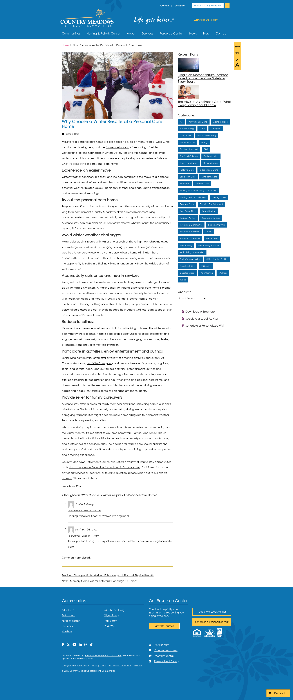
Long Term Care (187, 176)
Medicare (184, 183)
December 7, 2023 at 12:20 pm (84, 510)
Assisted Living (187, 128)
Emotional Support (189, 149)
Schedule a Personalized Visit (204, 325)
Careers (164, 5)
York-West (110, 626)
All (181, 122)
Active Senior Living (198, 122)
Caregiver (215, 128)
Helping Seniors (210, 163)
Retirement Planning (189, 231)
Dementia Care (187, 142)
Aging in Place (220, 122)
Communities (71, 33)
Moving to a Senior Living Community (198, 190)
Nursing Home (219, 197)
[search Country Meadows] (227, 5)
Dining (204, 142)
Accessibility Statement (120, 665)
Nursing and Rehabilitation (193, 197)
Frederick (67, 626)
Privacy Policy (99, 665)
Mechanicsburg (114, 610)
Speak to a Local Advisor (201, 318)
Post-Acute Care (188, 211)
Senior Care (211, 238)
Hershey (67, 631)
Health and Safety (188, 163)
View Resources (164, 626)
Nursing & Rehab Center (103, 33)
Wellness (223, 273)
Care (202, 128)
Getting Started (211, 156)
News (193, 33)
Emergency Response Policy (75, 665)
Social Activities (187, 266)
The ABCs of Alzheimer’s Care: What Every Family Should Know (204, 103)
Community (185, 135)
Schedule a (211, 621)
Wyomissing (111, 615)
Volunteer (180, 5)
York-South (110, 620)
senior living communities (192, 252)
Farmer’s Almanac (117, 147)
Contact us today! (206, 19)
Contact (221, 33)
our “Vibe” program (99, 363)
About (131, 33)
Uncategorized (187, 273)
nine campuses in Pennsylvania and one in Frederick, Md (104, 467)
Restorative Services (210, 218)
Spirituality (206, 266)
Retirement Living (216, 225)
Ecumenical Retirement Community (103, 655)
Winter (183, 280)
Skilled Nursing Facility (216, 259)
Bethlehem (68, 615)
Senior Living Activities (208, 245)
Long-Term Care (209, 176)
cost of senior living (206, 135)
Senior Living (186, 245)
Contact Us (277, 694)
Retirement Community (191, 225)
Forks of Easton (71, 620)
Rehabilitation (208, 211)
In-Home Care (187, 170)
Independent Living (209, 170)
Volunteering (207, 273)
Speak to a (211, 611)
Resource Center (171, 33)
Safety (208, 231)
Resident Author (187, 218)
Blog (206, 33)
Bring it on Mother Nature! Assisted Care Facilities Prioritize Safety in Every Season (203, 78)
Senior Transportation (190, 259)
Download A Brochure (200, 311)
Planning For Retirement (211, 204)
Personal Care (72, 134)
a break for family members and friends (112, 403)
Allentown (68, 610)
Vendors (138, 665)
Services (147, 33)
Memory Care (202, 183)
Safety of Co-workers (190, 238)
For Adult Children (189, 156)
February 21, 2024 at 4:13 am (83, 535)
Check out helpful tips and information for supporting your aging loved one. (167, 612)
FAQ (206, 149)
